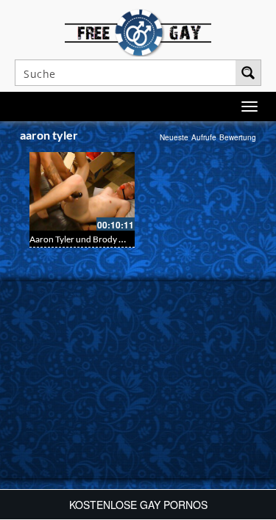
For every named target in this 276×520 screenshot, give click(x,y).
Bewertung (237, 137)
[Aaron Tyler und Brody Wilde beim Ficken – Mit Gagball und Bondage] (82, 191)
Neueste (174, 137)
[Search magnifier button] (248, 72)
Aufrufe (203, 137)
